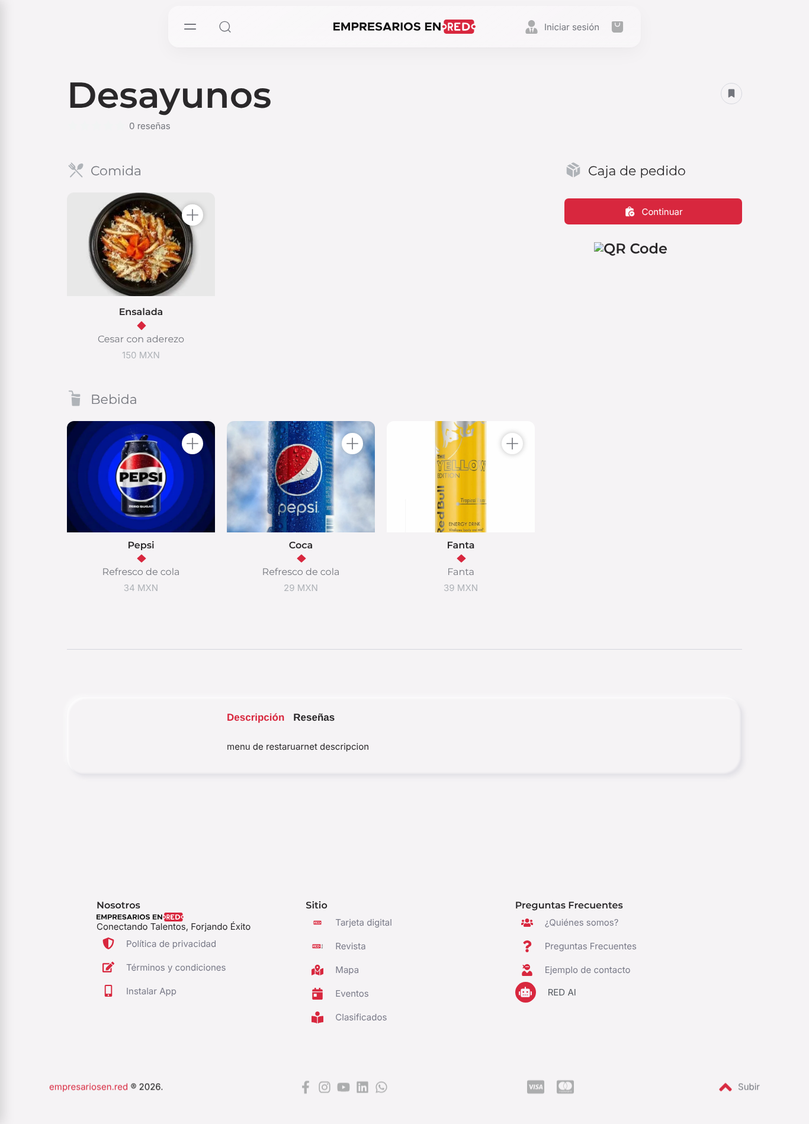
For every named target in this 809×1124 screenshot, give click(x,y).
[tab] (255, 718)
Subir (749, 1088)
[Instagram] (324, 1088)
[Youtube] (343, 1088)
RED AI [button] (562, 992)
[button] (617, 27)
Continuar (661, 211)
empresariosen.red (88, 1088)
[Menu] (191, 27)
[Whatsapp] (381, 1088)
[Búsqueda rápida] (227, 27)
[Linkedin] (362, 1088)
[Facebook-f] (305, 1088)
